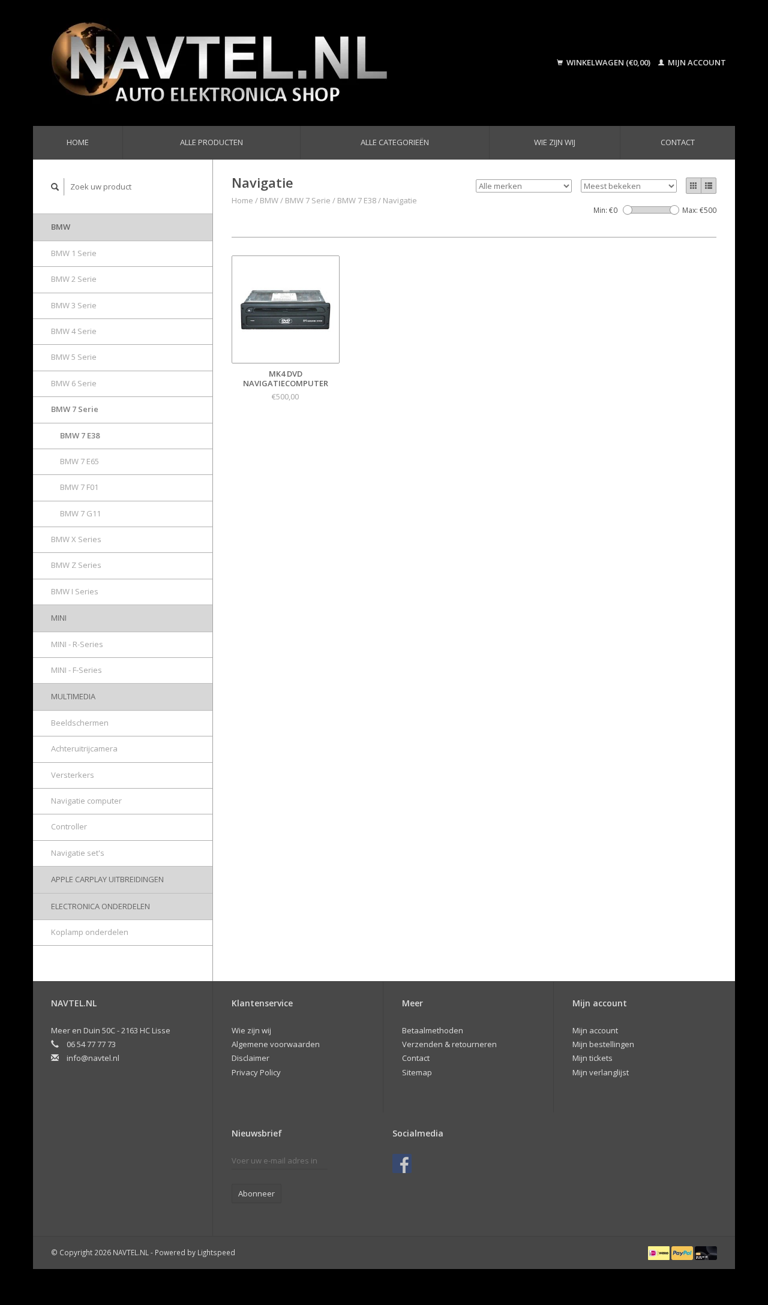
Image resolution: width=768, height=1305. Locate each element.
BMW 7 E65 (79, 461)
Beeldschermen (80, 722)
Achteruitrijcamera (84, 748)
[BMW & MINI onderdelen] (272, 63)
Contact (678, 142)
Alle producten (211, 142)
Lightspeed (216, 1252)
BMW (60, 226)
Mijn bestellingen (603, 1044)
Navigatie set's (77, 852)
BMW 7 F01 (79, 487)
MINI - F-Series (76, 669)
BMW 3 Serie (74, 305)
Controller (69, 826)
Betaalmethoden (432, 1030)
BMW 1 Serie (74, 253)
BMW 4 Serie (74, 331)
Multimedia (73, 696)
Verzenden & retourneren (449, 1044)
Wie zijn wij (554, 142)
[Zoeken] (55, 187)
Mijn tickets (592, 1058)
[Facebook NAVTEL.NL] (402, 1163)
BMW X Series (76, 539)
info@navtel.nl (93, 1058)
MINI (59, 617)
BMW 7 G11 (80, 513)
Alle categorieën (395, 142)
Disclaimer (250, 1058)
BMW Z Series (76, 565)
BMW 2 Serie (74, 278)
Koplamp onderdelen (89, 932)
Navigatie (400, 200)
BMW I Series (74, 591)
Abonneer (256, 1193)
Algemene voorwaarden (276, 1044)
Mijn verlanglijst (600, 1072)
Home (78, 142)
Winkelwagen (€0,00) (608, 62)
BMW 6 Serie (74, 383)
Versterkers (72, 774)
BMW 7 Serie (74, 409)
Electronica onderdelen (100, 906)
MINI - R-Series (77, 644)
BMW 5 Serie (74, 356)
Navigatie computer (86, 800)
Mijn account (696, 62)
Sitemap (417, 1072)
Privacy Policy (256, 1072)
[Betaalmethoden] (659, 1252)
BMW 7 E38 (80, 435)
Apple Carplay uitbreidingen (107, 879)
